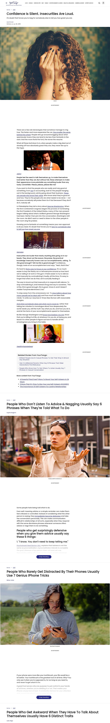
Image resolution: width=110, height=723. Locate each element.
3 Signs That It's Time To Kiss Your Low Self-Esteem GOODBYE (44, 384)
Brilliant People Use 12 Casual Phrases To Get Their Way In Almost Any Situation (44, 359)
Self (43, 3)
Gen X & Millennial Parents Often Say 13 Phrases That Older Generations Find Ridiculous (41, 364)
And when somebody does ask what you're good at (38, 304)
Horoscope (37, 3)
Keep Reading (44, 557)
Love (26, 3)
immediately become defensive (48, 516)
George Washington (55, 206)
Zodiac (31, 3)
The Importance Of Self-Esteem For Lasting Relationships (43, 386)
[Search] (99, 3)
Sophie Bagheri (11, 412)
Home (8, 10)
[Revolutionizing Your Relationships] (13, 3)
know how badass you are (53, 315)
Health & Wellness (69, 3)
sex (32, 191)
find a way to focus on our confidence (41, 269)
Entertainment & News (56, 3)
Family (46, 3)
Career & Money (79, 3)
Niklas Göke (10, 580)
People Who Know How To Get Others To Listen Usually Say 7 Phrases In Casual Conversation (42, 369)
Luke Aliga (10, 721)
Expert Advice (89, 3)
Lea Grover (10, 22)
